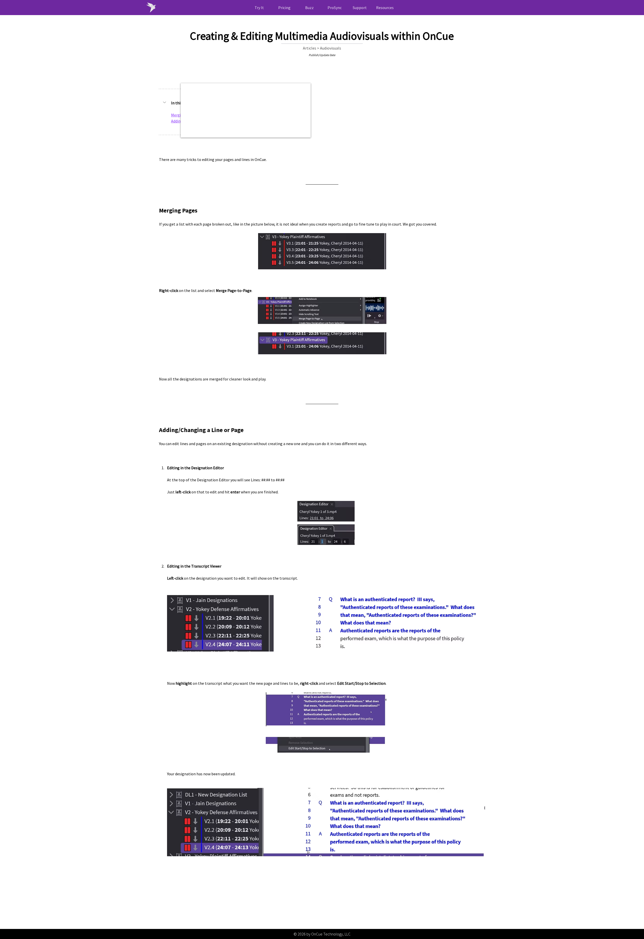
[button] (384, 7)
